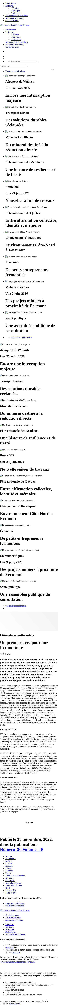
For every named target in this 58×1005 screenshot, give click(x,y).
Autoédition (10, 858)
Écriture (8, 863)
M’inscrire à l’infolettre (15, 934)
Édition (8, 868)
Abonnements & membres (16, 15)
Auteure (8, 856)
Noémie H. (10, 880)
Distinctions (16, 13)
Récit (7, 888)
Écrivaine (9, 866)
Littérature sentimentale (15, 875)
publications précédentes (21, 337)
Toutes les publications (15, 71)
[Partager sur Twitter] (27, 828)
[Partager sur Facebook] (24, 828)
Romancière (10, 890)
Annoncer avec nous (14, 920)
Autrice (8, 861)
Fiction (8, 873)
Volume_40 (32, 849)
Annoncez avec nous (14, 18)
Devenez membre (12, 917)
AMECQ (10, 947)
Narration (9, 878)
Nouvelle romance (13, 883)
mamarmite (15, 1004)
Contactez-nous (12, 20)
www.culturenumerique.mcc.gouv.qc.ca (18, 962)
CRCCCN (15, 952)
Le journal (9, 6)
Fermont (9, 871)
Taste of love (10, 893)
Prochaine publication (14, 906)
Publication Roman (13, 885)
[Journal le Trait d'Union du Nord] (15, 25)
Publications (10, 3)
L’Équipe (15, 8)
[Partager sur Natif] (33, 828)
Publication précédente (15, 903)
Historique (15, 11)
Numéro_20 (10, 849)
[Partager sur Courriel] (30, 828)
